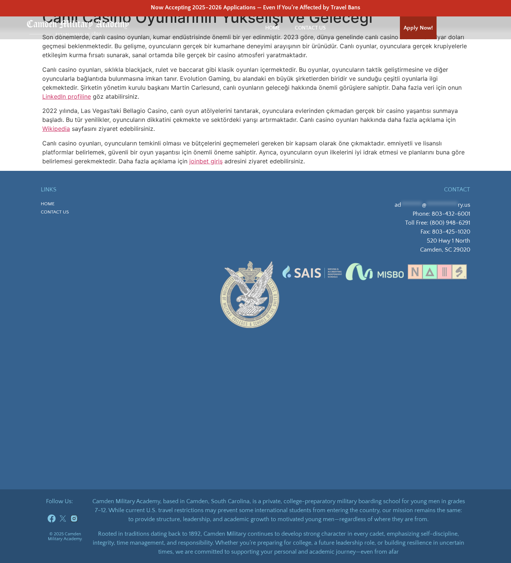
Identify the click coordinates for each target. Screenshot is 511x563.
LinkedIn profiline (66, 96)
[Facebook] (51, 518)
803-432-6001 (451, 213)
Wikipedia (56, 128)
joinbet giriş (206, 161)
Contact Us (310, 28)
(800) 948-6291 (450, 222)
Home (272, 28)
